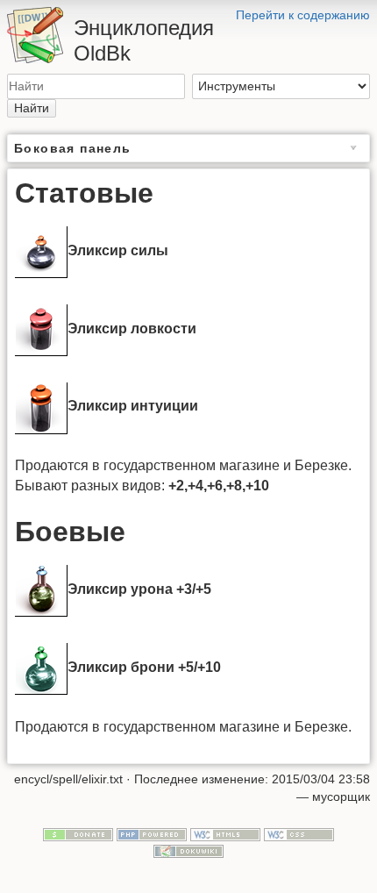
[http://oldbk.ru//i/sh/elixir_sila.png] (41, 250)
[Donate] (78, 833)
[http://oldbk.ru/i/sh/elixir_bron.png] (41, 667)
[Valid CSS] (299, 833)
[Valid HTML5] (225, 833)
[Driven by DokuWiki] (188, 851)
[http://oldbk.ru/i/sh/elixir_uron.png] (41, 589)
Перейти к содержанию (303, 15)
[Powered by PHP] (152, 833)
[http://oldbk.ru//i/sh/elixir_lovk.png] (41, 328)
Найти (31, 108)
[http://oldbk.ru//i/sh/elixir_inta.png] (41, 406)
